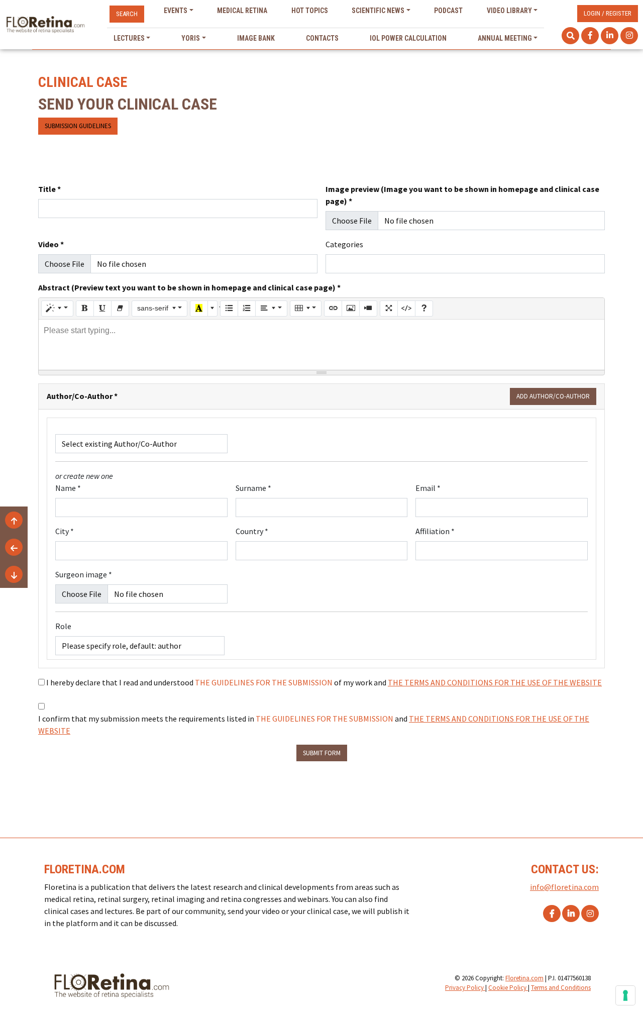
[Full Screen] (389, 308)
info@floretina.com (564, 887)
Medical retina (242, 11)
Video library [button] (509, 11)
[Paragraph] (271, 308)
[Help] (424, 308)
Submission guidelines (78, 126)
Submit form (322, 753)
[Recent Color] (199, 308)
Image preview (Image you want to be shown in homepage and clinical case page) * (462, 195)
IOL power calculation (408, 38)
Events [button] (175, 11)
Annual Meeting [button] (505, 38)
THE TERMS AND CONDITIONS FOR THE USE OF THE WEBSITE (495, 682)
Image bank (256, 38)
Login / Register (607, 13)
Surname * (253, 488)
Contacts (322, 38)
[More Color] (212, 308)
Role (63, 626)
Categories (344, 244)
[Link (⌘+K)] (333, 308)
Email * (428, 488)
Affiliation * (435, 531)
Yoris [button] (190, 38)
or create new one (84, 476)
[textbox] (321, 345)
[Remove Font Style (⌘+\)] (120, 308)
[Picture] (351, 308)
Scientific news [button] (378, 11)
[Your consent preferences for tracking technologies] (625, 995)
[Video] (368, 308)
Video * (51, 244)
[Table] (306, 308)
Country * (252, 531)
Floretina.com (524, 978)
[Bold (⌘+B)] (85, 308)
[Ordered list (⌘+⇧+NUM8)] (247, 308)
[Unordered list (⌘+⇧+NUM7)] (229, 308)
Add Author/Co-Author (553, 396)
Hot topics (309, 11)
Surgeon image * (83, 574)
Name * (68, 488)
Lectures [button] (129, 38)
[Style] (57, 308)
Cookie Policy (508, 987)
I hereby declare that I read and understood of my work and (324, 682)
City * (64, 531)
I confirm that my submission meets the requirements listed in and (313, 725)
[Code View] (406, 308)
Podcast (448, 11)
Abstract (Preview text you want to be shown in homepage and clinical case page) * (189, 287)
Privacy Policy (465, 987)
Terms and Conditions (561, 987)
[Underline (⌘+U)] (102, 308)
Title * (49, 189)
